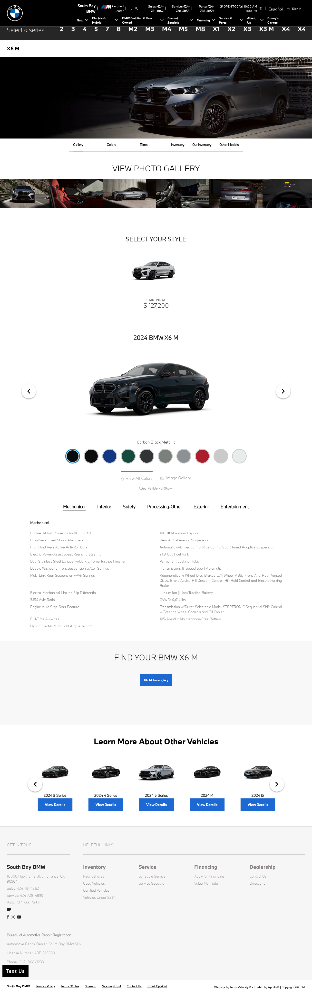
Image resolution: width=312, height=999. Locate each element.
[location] (260, 8)
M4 (166, 29)
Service (147, 866)
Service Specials (151, 883)
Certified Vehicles (96, 890)
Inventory (94, 866)
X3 (247, 29)
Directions (257, 883)
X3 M (266, 29)
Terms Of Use (70, 986)
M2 (132, 29)
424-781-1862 (28, 888)
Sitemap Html (111, 986)
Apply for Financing (209, 876)
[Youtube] (19, 917)
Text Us (15, 971)
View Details (55, 804)
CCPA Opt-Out (157, 986)
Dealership (262, 866)
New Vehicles (93, 876)
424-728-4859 (31, 895)
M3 (149, 29)
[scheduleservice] (136, 8)
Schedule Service (152, 876)
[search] (130, 8)
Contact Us (258, 876)
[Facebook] (8, 917)
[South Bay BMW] (41, 12)
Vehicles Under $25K (99, 897)
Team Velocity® (240, 987)
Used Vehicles (94, 883)
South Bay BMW (18, 986)
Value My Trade (206, 883)
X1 (216, 29)
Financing (205, 866)
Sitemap (90, 986)
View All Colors (139, 478)
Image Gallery (178, 477)
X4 (286, 29)
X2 (231, 29)
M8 (200, 29)
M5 (183, 29)
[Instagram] (13, 917)
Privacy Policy (45, 986)
